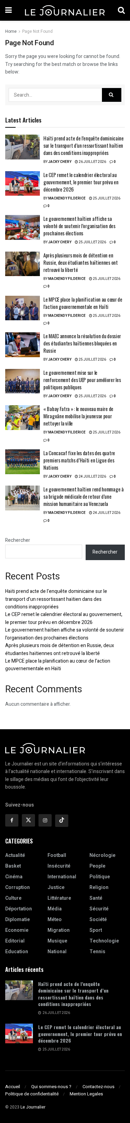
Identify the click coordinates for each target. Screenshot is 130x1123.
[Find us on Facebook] (11, 820)
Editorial (15, 941)
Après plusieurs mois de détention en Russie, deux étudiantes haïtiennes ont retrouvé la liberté (80, 262)
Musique (57, 941)
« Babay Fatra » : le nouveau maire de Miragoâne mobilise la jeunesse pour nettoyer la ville (78, 416)
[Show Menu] (8, 10)
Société (98, 919)
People (97, 866)
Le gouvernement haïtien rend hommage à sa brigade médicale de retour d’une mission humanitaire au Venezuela (83, 496)
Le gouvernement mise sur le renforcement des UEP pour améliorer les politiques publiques (82, 380)
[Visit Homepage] (65, 10)
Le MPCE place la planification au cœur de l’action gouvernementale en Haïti (82, 302)
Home (11, 31)
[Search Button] (121, 10)
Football (56, 855)
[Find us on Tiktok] (61, 820)
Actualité (15, 855)
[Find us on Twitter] (28, 820)
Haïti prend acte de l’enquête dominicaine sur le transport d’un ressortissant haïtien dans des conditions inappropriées (83, 145)
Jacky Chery (59, 161)
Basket (13, 866)
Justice (55, 887)
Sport (95, 930)
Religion (99, 887)
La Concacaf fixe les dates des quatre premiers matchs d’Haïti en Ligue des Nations (79, 460)
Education (16, 951)
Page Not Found (37, 31)
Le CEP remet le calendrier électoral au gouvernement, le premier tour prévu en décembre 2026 (81, 182)
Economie (16, 930)
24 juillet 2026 (92, 476)
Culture (13, 898)
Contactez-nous (98, 1086)
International (61, 876)
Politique (99, 876)
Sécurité (99, 908)
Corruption (17, 887)
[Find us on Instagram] (45, 820)
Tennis (97, 951)
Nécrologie (102, 855)
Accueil (12, 1086)
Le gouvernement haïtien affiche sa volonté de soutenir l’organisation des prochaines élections (79, 226)
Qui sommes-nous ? (51, 1086)
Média (54, 908)
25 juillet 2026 (106, 198)
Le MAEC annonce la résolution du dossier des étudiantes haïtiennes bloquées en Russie (82, 343)
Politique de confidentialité (32, 1094)
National (57, 951)
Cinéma (14, 876)
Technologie (104, 941)
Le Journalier (32, 1107)
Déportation (18, 908)
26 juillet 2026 (92, 161)
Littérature (59, 898)
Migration (58, 930)
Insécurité (58, 866)
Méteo (54, 919)
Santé (95, 898)
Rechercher (17, 540)
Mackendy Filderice (67, 198)
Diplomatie (17, 919)
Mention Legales (86, 1094)
